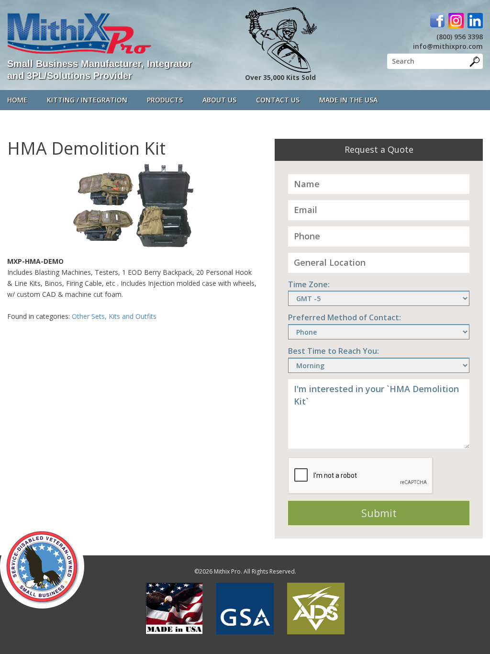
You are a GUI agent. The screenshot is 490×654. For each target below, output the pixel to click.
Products (165, 99)
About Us (219, 99)
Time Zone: (309, 284)
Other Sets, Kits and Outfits (114, 316)
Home (17, 99)
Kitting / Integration (87, 99)
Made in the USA (348, 99)
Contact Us (278, 99)
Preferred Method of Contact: (344, 317)
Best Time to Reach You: (333, 351)
